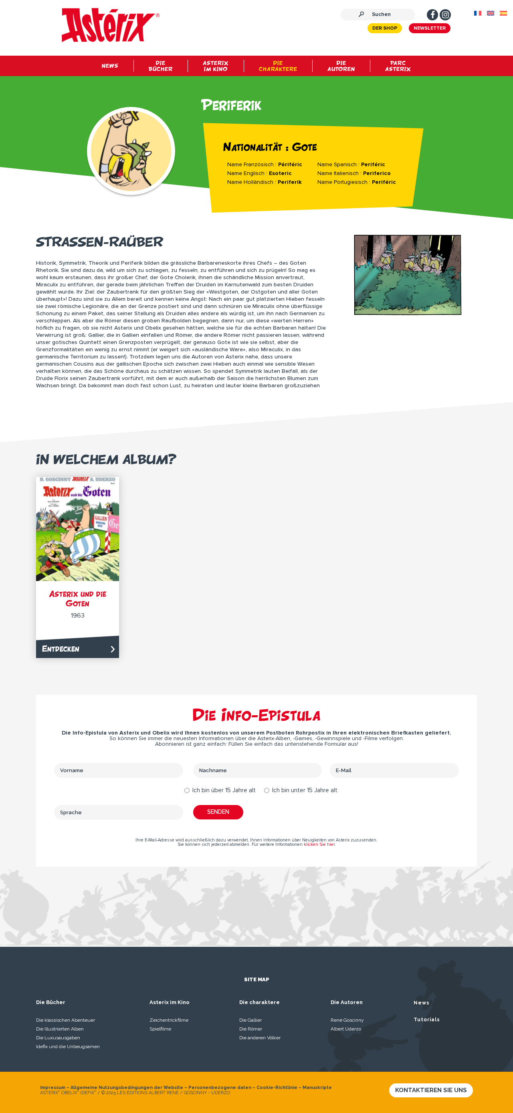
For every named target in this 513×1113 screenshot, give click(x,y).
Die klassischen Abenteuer (65, 1020)
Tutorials (427, 1019)
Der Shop (384, 28)
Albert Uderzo (346, 1029)
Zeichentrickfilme (168, 1020)
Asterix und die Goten (77, 598)
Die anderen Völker (260, 1038)
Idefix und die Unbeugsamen (68, 1046)
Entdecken (60, 649)
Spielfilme (160, 1029)
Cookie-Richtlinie (276, 1087)
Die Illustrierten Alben (60, 1029)
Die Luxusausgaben (58, 1038)
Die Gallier (250, 1020)
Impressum (52, 1087)
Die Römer (250, 1029)
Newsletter (430, 28)
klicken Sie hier (319, 844)
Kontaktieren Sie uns (431, 1090)
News (422, 1003)
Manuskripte (317, 1087)
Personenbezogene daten (219, 1087)
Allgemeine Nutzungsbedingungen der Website (127, 1087)
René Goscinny (347, 1020)
